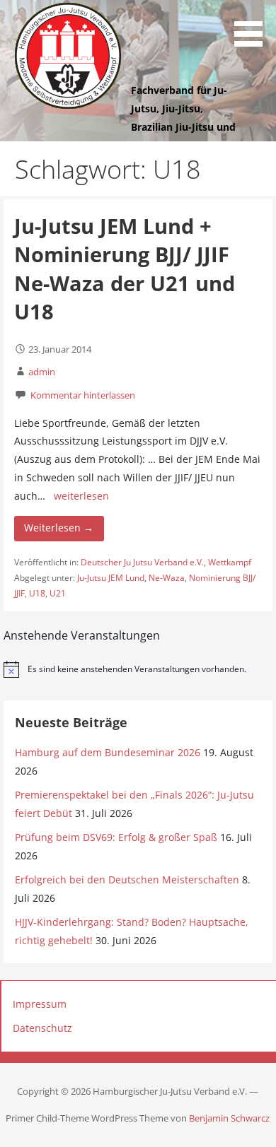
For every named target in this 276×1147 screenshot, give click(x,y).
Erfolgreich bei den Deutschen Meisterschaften (127, 879)
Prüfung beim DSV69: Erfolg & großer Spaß (116, 837)
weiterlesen (81, 495)
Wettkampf (229, 562)
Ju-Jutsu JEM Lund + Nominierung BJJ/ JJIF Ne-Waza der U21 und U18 (124, 268)
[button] (253, 25)
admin (41, 371)
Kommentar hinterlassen (82, 395)
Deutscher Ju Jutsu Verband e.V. (142, 562)
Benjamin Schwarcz (229, 1118)
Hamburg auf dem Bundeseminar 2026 (107, 752)
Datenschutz (42, 1028)
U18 (37, 593)
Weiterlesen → (58, 527)
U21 (58, 593)
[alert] (138, 669)
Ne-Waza (167, 578)
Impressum (40, 1004)
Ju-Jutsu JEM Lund (110, 578)
